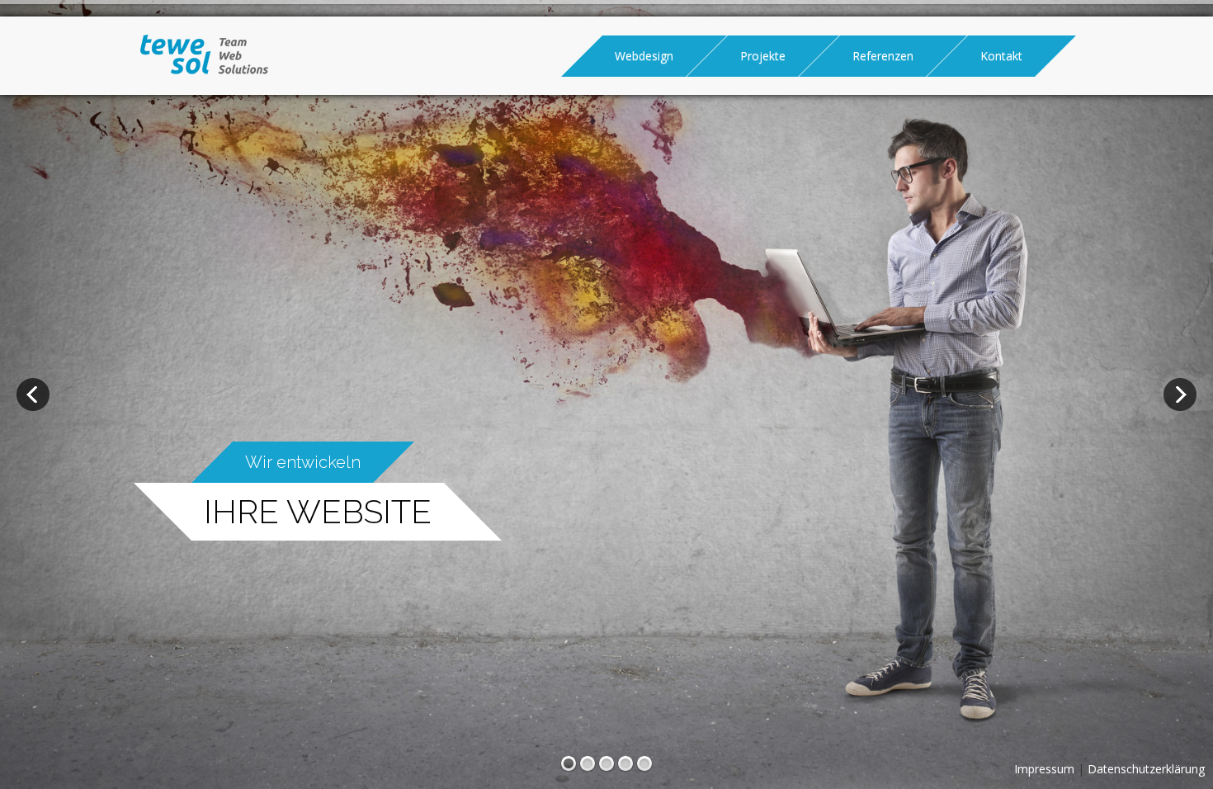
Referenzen (882, 56)
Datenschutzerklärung (1146, 769)
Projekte (763, 56)
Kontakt (1001, 56)
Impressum (1044, 769)
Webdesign (644, 56)
